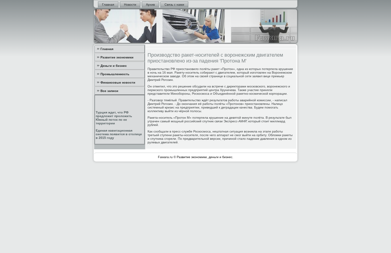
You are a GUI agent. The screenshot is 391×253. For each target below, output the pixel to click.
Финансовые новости (117, 82)
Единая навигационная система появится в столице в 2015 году (119, 134)
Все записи (109, 91)
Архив (150, 4)
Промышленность (114, 74)
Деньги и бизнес (113, 65)
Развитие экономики (117, 57)
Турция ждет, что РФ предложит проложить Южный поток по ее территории (114, 118)
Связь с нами (174, 4)
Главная (108, 4)
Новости (130, 4)
